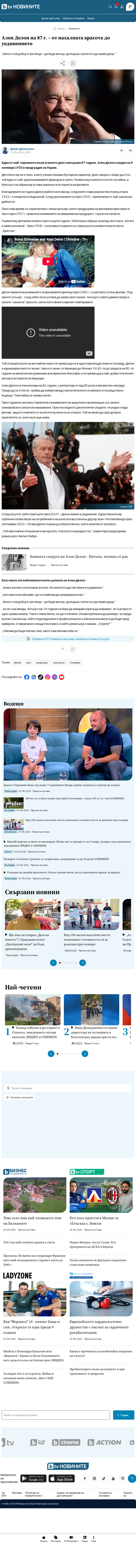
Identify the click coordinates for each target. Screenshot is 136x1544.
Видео (91, 18)
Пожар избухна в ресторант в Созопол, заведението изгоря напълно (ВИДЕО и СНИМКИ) (36, 1032)
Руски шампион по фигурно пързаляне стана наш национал (98, 1262)
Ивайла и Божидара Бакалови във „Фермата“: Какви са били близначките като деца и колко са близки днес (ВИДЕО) (33, 1355)
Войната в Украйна (73, 18)
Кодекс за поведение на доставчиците (70, 1494)
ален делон (59, 662)
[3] (116, 7)
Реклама (17, 1492)
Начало (61, 28)
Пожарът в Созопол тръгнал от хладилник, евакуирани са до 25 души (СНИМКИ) (56, 859)
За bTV (4, 1494)
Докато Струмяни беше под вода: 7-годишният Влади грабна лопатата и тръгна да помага (62, 785)
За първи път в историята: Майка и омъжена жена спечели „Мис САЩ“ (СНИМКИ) (28, 1378)
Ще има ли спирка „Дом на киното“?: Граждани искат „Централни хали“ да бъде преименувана (27, 942)
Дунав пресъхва (50, 18)
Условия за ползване (105, 1494)
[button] (53, 962)
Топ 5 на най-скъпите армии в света (29, 1242)
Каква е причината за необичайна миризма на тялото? (101, 1353)
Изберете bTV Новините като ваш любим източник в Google (70, 639)
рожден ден (42, 662)
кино (28, 662)
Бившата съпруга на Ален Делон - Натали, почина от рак (79, 556)
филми (17, 662)
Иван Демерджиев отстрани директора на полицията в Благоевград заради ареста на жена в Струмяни (94, 1032)
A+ (131, 150)
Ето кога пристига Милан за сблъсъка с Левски (94, 1220)
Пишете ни (127, 1494)
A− (122, 150)
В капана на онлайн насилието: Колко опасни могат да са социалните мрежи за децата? (64, 872)
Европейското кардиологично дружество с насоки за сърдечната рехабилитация (99, 1327)
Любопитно (74, 28)
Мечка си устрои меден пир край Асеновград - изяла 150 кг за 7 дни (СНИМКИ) (75, 798)
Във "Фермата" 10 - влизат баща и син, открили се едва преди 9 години (31, 1327)
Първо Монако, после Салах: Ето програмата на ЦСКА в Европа (93, 1244)
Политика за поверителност (33, 1494)
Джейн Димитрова (22, 148)
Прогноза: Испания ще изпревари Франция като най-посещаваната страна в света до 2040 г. (34, 1260)
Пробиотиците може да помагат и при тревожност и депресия (97, 1371)
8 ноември (75, 662)
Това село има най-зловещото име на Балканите (32, 1220)
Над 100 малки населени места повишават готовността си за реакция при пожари (77, 820)
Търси (124, 1415)
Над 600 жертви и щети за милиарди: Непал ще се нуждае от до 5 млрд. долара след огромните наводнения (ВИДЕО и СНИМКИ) (67, 843)
